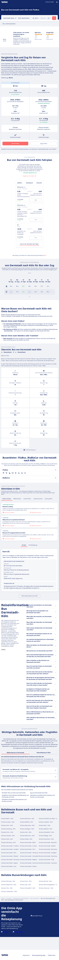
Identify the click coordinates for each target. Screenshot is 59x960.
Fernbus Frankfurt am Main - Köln (48, 818)
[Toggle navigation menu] (57, 2)
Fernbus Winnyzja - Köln (8, 881)
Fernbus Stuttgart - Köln (27, 829)
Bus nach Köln (35, 898)
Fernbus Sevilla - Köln (26, 839)
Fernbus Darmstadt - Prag (46, 859)
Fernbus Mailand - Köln (45, 829)
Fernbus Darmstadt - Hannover (48, 863)
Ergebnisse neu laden (28, 176)
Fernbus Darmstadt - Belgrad (28, 859)
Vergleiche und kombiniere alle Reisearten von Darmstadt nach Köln (15, 796)
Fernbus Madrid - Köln (26, 822)
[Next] (53, 281)
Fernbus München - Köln (27, 818)
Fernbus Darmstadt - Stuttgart (48, 853)
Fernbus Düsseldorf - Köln (46, 832)
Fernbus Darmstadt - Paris (27, 849)
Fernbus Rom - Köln (44, 825)
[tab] (6, 499)
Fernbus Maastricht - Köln (8, 884)
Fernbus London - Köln (7, 822)
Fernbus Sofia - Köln (7, 839)
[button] (35, 18)
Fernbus (9, 898)
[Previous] (6, 281)
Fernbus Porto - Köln (7, 832)
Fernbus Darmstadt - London (28, 846)
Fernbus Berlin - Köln (7, 818)
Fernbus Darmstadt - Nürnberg (10, 859)
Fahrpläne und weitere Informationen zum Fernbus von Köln (14, 800)
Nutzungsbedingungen (38, 955)
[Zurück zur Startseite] (4, 2)
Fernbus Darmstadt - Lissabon (10, 849)
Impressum (26, 955)
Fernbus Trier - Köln (7, 888)
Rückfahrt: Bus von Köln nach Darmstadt (14, 793)
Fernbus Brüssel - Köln (45, 881)
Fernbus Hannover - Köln (46, 888)
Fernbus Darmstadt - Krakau (28, 866)
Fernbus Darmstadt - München (48, 842)
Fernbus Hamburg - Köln (8, 829)
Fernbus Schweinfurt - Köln (9, 891)
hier (45, 255)
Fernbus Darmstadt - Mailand (9, 856)
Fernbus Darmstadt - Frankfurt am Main (13, 846)
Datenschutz (51, 955)
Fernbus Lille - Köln (25, 884)
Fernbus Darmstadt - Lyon (8, 866)
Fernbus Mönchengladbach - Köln (48, 884)
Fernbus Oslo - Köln (25, 832)
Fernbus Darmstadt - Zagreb (9, 863)
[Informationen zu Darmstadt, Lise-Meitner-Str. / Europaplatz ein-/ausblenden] (55, 770)
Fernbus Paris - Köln (7, 825)
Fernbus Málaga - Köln (45, 835)
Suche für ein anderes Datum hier (29, 245)
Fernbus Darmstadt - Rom (8, 853)
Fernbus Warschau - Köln (27, 835)
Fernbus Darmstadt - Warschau (48, 856)
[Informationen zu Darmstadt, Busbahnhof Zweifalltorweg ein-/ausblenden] (55, 777)
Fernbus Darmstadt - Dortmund (29, 863)
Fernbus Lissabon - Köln (46, 822)
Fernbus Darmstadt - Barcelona (48, 849)
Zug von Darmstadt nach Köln (38, 793)
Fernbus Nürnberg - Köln (8, 842)
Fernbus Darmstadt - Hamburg (29, 853)
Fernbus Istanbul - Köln (8, 835)
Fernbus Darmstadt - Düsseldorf (29, 856)
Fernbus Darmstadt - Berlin (28, 842)
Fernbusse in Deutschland (21, 898)
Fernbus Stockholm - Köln (46, 839)
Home (3, 898)
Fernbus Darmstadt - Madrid (47, 846)
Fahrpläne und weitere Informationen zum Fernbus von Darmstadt (42, 796)
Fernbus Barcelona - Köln (27, 825)
